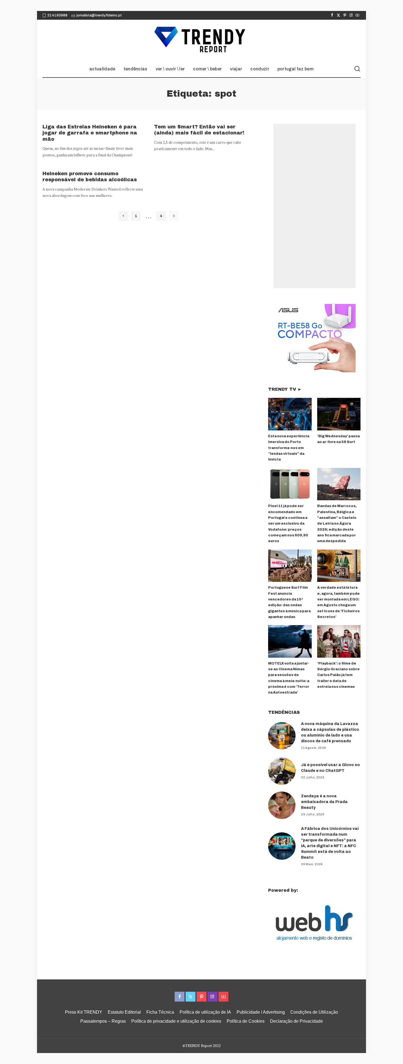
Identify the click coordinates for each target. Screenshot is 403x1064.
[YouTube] (357, 15)
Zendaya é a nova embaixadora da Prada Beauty (324, 802)
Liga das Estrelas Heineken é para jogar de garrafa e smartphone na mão (89, 133)
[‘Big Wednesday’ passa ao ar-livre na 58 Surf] (339, 414)
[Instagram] (351, 15)
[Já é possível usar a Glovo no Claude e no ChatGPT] (282, 771)
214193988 (57, 15)
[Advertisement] (314, 206)
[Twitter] (338, 15)
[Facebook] (332, 15)
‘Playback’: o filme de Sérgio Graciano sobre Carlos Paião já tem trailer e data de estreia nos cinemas (338, 675)
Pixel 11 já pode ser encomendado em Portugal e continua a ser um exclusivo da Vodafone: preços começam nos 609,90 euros (288, 523)
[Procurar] (357, 69)
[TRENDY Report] (201, 40)
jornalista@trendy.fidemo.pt (99, 15)
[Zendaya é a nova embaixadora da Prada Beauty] (282, 805)
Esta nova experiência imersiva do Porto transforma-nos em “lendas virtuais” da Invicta (288, 447)
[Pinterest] (345, 15)
